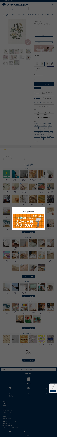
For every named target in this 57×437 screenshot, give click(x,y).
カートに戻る (53, 391)
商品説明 (53, 386)
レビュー (53, 388)
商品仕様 (53, 384)
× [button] (43, 209)
